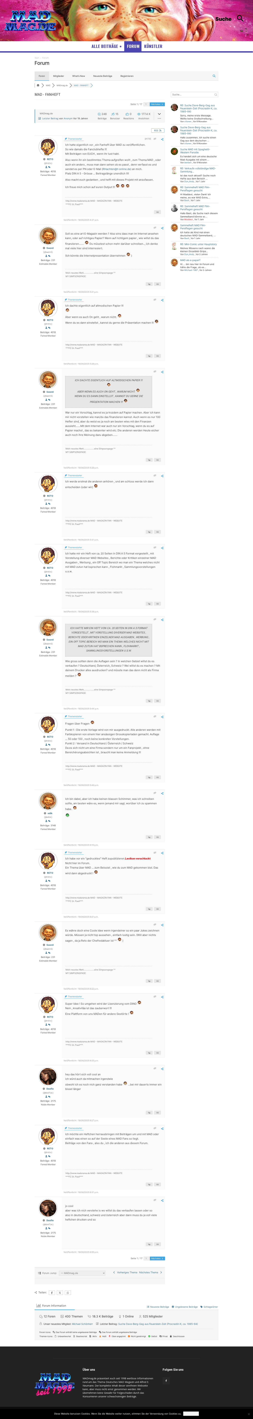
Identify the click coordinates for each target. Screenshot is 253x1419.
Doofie (50, 1088)
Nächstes (156, 104)
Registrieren (127, 76)
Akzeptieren (191, 1413)
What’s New (78, 76)
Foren (42, 76)
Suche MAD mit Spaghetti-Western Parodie (195, 151)
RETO (50, 159)
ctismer (187, 121)
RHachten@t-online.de (116, 169)
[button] (232, 19)
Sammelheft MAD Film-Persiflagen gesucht (193, 227)
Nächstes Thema (149, 1272)
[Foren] (38, 85)
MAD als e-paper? (190, 260)
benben (188, 162)
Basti (186, 200)
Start (37, 57)
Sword (50, 248)
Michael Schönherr (82, 1323)
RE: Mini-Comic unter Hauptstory (198, 244)
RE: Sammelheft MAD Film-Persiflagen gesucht (195, 189)
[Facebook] (166, 1380)
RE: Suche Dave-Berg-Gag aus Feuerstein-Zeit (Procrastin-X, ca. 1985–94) (198, 108)
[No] (248, 1414)
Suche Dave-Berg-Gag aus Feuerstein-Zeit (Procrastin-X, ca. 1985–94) (198, 130)
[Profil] (46, 167)
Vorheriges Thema (126, 1272)
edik (50, 813)
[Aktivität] (49, 167)
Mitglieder (58, 76)
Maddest (188, 219)
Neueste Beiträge (102, 76)
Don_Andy (189, 181)
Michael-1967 (191, 270)
